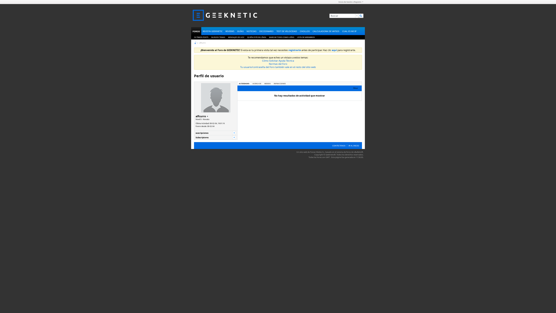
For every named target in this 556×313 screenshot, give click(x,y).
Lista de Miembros (306, 37)
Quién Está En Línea (256, 37)
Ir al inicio (354, 145)
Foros (196, 31)
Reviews (229, 31)
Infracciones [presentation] (280, 83)
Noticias (251, 31)
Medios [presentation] (267, 83)
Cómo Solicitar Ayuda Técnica (278, 60)
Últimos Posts (201, 37)
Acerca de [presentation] (257, 83)
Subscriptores (202, 137)
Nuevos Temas (218, 37)
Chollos (305, 31)
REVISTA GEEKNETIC (213, 31)
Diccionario (266, 31)
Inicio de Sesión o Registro (350, 2)
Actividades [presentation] (244, 83)
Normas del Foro (278, 63)
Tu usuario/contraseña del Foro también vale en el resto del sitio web (278, 67)
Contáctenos (338, 145)
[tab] (244, 83)
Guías (240, 31)
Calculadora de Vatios (326, 31)
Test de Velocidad (286, 31)
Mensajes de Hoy (236, 37)
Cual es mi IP (349, 31)
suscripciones (202, 133)
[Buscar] (360, 16)
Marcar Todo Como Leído (281, 37)
